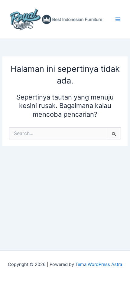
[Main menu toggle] (118, 19)
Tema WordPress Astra (98, 264)
